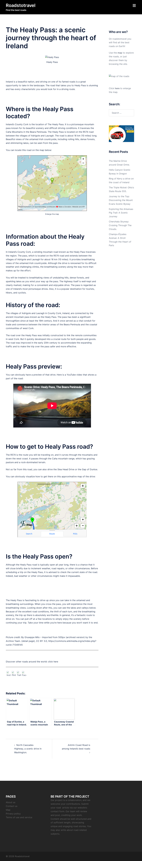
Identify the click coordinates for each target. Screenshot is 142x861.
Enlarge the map (52, 214)
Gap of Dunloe (89, 469)
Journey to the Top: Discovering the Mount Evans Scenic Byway (121, 200)
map (120, 52)
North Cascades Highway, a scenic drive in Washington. (27, 749)
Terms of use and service (19, 817)
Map (8, 809)
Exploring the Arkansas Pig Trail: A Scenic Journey (121, 213)
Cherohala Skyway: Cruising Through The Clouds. (120, 225)
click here (53, 661)
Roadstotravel (20, 5)
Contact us (11, 806)
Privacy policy (13, 813)
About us (10, 802)
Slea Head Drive (65, 469)
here (117, 88)
